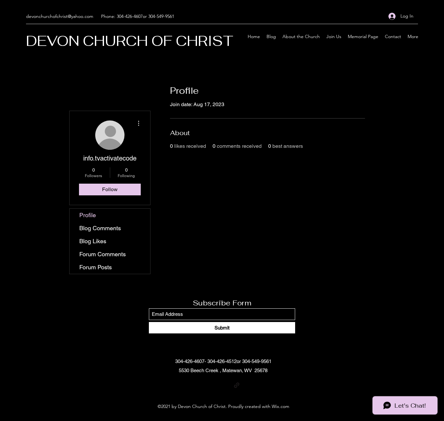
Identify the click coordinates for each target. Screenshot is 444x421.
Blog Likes (92, 241)
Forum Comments (102, 254)
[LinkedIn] (227, 385)
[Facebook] (207, 385)
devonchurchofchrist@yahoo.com (59, 16)
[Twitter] (217, 385)
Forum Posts (95, 267)
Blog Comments (100, 228)
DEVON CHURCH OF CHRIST (129, 41)
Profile (87, 215)
